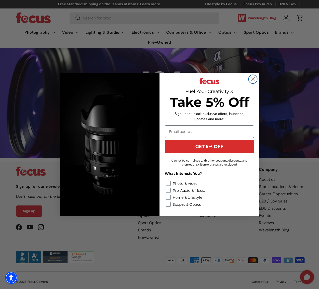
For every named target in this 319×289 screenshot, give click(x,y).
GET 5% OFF (209, 146)
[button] (11, 278)
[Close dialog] (252, 79)
